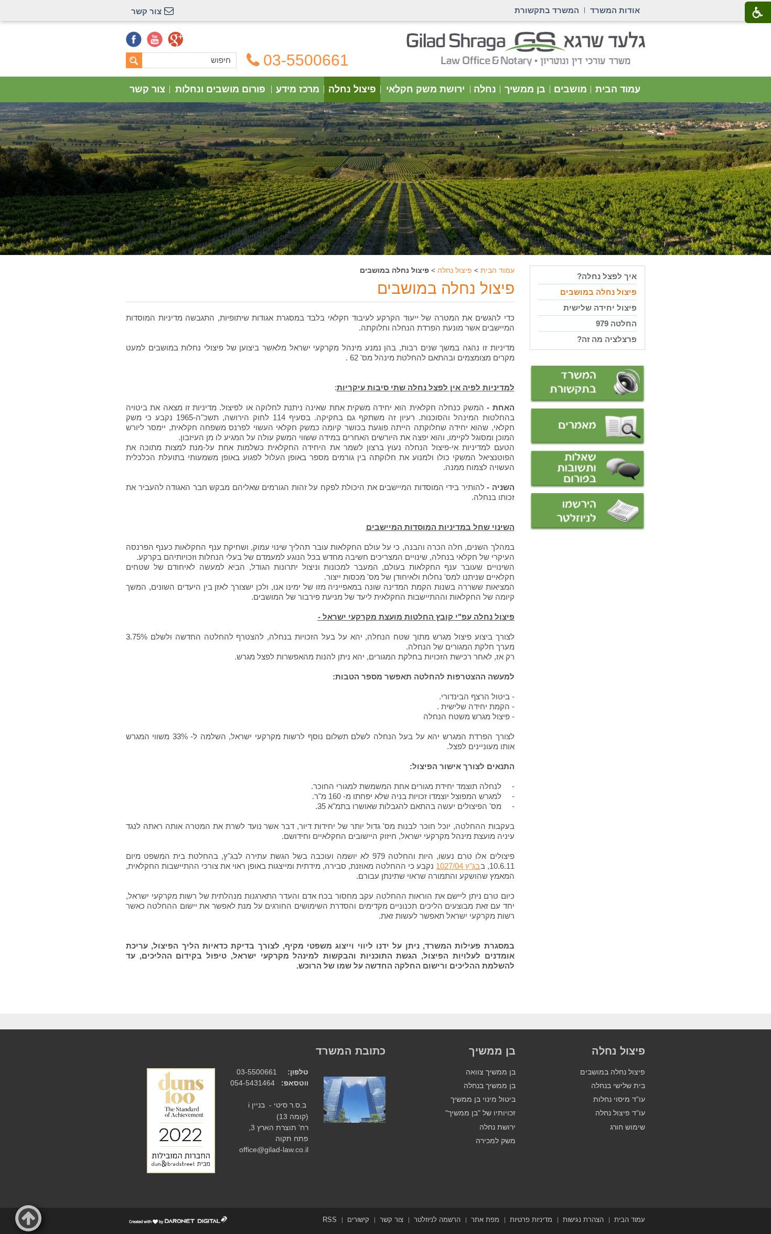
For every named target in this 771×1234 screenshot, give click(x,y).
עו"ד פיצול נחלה (620, 1113)
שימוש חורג (627, 1127)
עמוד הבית (617, 89)
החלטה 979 (616, 323)
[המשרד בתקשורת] (587, 384)
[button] (28, 1218)
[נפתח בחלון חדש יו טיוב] (155, 39)
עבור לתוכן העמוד (385, 36)
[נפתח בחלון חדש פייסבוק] (134, 39)
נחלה (485, 89)
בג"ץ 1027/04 (458, 865)
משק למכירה (496, 1141)
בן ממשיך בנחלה (490, 1086)
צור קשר (147, 89)
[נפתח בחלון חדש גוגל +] (176, 39)
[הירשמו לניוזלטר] (587, 511)
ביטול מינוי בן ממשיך (483, 1099)
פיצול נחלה (352, 89)
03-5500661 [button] (306, 60)
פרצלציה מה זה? (607, 339)
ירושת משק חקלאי (425, 89)
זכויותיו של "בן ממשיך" (480, 1113)
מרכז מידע (297, 89)
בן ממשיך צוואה (491, 1072)
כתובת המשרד (350, 1051)
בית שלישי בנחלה (618, 1086)
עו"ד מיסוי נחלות (619, 1099)
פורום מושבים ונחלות (220, 89)
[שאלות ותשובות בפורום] (587, 469)
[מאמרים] (587, 427)
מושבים (570, 89)
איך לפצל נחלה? (607, 276)
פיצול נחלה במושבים (446, 288)
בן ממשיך (525, 89)
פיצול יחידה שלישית (600, 307)
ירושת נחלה (497, 1127)
